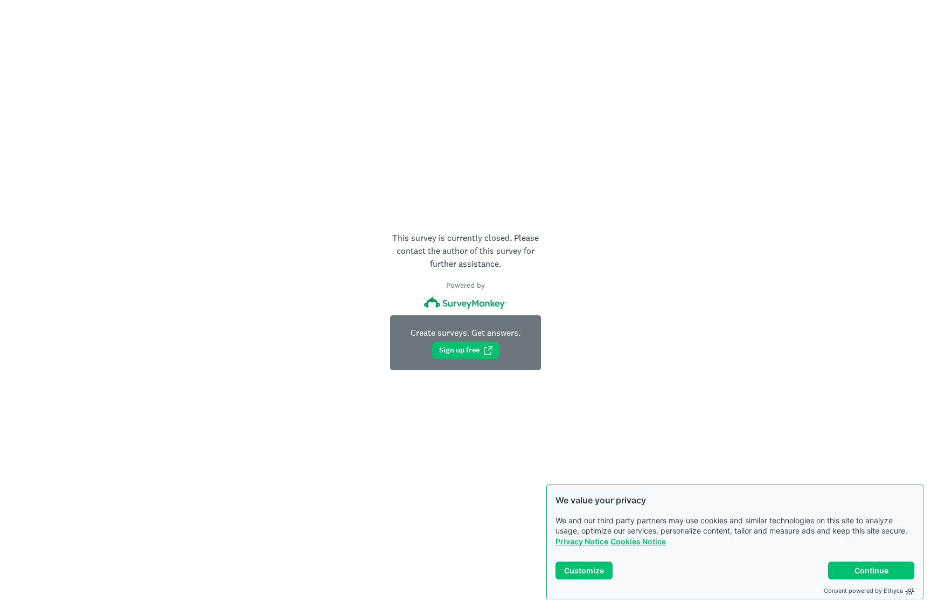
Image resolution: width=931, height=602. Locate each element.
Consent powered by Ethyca (863, 590)
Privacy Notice (581, 541)
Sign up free (459, 350)
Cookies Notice (638, 541)
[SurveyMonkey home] (465, 302)
